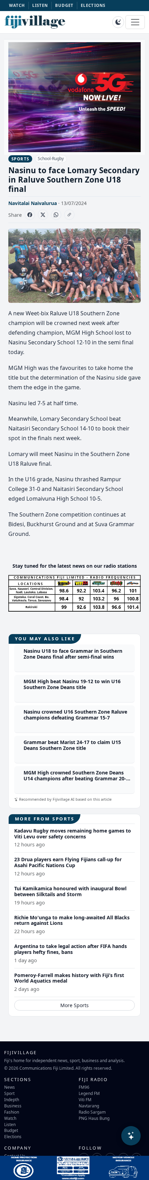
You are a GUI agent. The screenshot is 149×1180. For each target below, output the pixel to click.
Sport (9, 1093)
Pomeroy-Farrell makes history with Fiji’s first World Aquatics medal (69, 978)
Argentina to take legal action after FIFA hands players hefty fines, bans (70, 949)
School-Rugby (51, 158)
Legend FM (89, 1093)
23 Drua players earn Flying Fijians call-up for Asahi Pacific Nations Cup (68, 862)
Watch (10, 1118)
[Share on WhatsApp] (56, 215)
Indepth (11, 1099)
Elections (12, 1136)
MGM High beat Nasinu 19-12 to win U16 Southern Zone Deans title (72, 684)
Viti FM (85, 1099)
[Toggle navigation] (135, 22)
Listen (10, 1124)
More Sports (74, 1005)
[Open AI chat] (131, 1135)
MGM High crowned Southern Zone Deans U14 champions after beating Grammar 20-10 (75, 778)
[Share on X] (43, 215)
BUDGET (64, 5)
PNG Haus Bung (94, 1118)
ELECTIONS (93, 5)
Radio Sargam (92, 1112)
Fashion (11, 1112)
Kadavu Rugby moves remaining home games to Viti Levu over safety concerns (72, 833)
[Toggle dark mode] (118, 22)
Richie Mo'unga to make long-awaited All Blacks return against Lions (72, 920)
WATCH (17, 5)
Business (12, 1105)
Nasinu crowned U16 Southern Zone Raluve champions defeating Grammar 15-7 (75, 714)
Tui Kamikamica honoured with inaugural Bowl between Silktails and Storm (70, 891)
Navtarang (89, 1105)
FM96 (84, 1087)
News (9, 1087)
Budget (11, 1130)
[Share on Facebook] (30, 215)
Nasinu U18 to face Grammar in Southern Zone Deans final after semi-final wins (73, 654)
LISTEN (40, 5)
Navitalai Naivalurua (32, 203)
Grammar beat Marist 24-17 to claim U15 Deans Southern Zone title (72, 745)
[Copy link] (69, 215)
